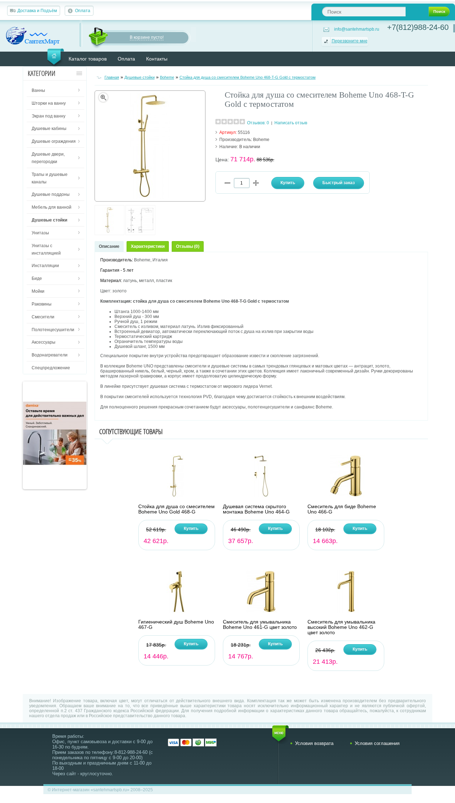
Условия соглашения (377, 743)
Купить (191, 528)
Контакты (156, 59)
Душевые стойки (139, 77)
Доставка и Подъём (37, 10)
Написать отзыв (290, 122)
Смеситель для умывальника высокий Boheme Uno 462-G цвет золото (341, 627)
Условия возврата (314, 743)
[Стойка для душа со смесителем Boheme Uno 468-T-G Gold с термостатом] (109, 233)
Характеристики (148, 246)
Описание (109, 246)
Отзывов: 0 (258, 122)
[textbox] (364, 11)
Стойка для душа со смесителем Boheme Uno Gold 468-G (176, 509)
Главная (112, 77)
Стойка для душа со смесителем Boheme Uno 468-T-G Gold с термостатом (248, 77)
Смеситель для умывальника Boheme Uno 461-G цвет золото (260, 624)
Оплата (82, 10)
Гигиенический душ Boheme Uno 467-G (176, 624)
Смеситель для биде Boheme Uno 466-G (341, 509)
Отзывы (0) (187, 246)
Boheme (167, 77)
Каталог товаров (88, 59)
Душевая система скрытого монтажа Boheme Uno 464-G (256, 509)
